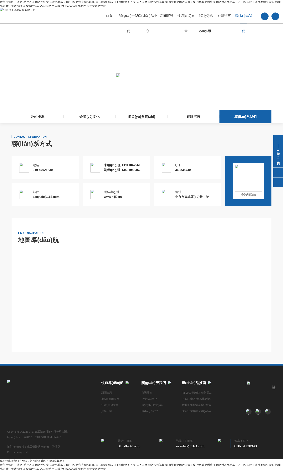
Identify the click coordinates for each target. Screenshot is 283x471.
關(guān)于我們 (128, 18)
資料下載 (106, 411)
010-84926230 (129, 446)
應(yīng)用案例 (110, 398)
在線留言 (224, 15)
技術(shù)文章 (186, 18)
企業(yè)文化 (90, 117)
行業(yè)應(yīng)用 (205, 18)
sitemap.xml (20, 452)
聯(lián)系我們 (243, 18)
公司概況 (37, 117)
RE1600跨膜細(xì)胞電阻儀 (198, 392)
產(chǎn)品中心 (147, 18)
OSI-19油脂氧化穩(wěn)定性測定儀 (198, 411)
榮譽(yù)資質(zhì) (141, 117)
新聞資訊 (166, 15)
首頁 (109, 15)
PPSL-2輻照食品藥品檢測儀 (198, 398)
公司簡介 (147, 392)
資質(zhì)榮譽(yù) (152, 404)
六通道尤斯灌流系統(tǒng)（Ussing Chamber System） (198, 404)
